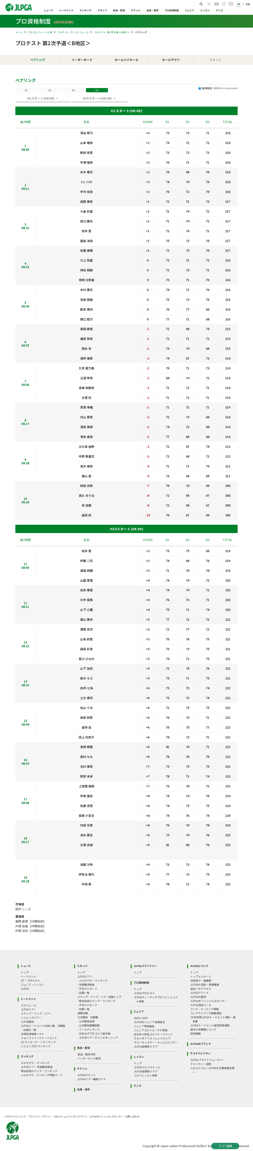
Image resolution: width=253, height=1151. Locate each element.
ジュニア (189, 10)
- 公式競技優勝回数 (88, 1025)
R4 (97, 90)
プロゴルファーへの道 (40, 32)
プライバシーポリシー (40, 1116)
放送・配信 (119, 10)
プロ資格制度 (171, 10)
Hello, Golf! (141, 1018)
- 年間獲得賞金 (86, 984)
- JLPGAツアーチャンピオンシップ (97, 1037)
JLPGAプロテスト (144, 993)
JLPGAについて (199, 965)
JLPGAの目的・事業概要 (204, 984)
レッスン (205, 10)
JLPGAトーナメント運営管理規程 (209, 1025)
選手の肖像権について (203, 1029)
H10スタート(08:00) (97, 98)
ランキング (85, 10)
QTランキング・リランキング (38, 1042)
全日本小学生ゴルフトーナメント (153, 1034)
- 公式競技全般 (86, 1021)
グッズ (219, 10)
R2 (50, 90)
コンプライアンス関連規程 (205, 1013)
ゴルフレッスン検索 (145, 1075)
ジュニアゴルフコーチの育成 (150, 1030)
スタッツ (102, 10)
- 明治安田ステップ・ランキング (96, 1001)
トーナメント (66, 10)
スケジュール (81, 32)
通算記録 (82, 1013)
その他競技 (27, 1021)
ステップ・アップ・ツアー (36, 1013)
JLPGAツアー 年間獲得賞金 (37, 1067)
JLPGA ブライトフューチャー (207, 1060)
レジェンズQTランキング (36, 1046)
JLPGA (25, 988)
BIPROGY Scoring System (226, 88)
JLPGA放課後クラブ (145, 1046)
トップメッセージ (200, 976)
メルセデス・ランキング (35, 1063)
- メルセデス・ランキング (92, 980)
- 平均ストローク (87, 988)
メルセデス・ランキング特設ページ (41, 1075)
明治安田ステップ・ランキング (39, 1071)
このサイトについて (15, 1116)
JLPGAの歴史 (198, 997)
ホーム (19, 32)
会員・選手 (153, 10)
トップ (25, 972)
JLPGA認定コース (200, 1005)
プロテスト (63, 32)
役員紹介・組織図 (200, 980)
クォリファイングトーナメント (39, 1038)
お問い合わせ (132, 1116)
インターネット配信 (89, 1058)
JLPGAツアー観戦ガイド (91, 1079)
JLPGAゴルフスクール (147, 1067)
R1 (26, 90)
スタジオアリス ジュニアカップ (152, 1038)
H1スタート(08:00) (40, 98)
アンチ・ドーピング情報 (204, 1009)
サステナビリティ (200, 1053)
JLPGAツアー (28, 1009)
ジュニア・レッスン (32, 984)
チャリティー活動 (200, 1064)
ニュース (48, 10)
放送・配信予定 (86, 1054)
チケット (136, 10)
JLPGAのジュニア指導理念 (149, 1022)
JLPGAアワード (199, 993)
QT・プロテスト (30, 980)
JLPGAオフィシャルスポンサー (208, 1001)
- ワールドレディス (88, 1029)
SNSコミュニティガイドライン (70, 1116)
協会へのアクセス (200, 988)
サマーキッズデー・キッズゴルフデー (156, 1042)
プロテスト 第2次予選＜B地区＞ (112, 32)
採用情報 (195, 1033)
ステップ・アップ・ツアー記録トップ (99, 997)
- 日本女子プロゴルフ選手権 (93, 1033)
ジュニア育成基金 (144, 1026)
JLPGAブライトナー (145, 965)
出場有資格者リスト (32, 1034)
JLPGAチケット (86, 1075)
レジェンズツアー (31, 1017)
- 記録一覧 (83, 993)
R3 (73, 90)
